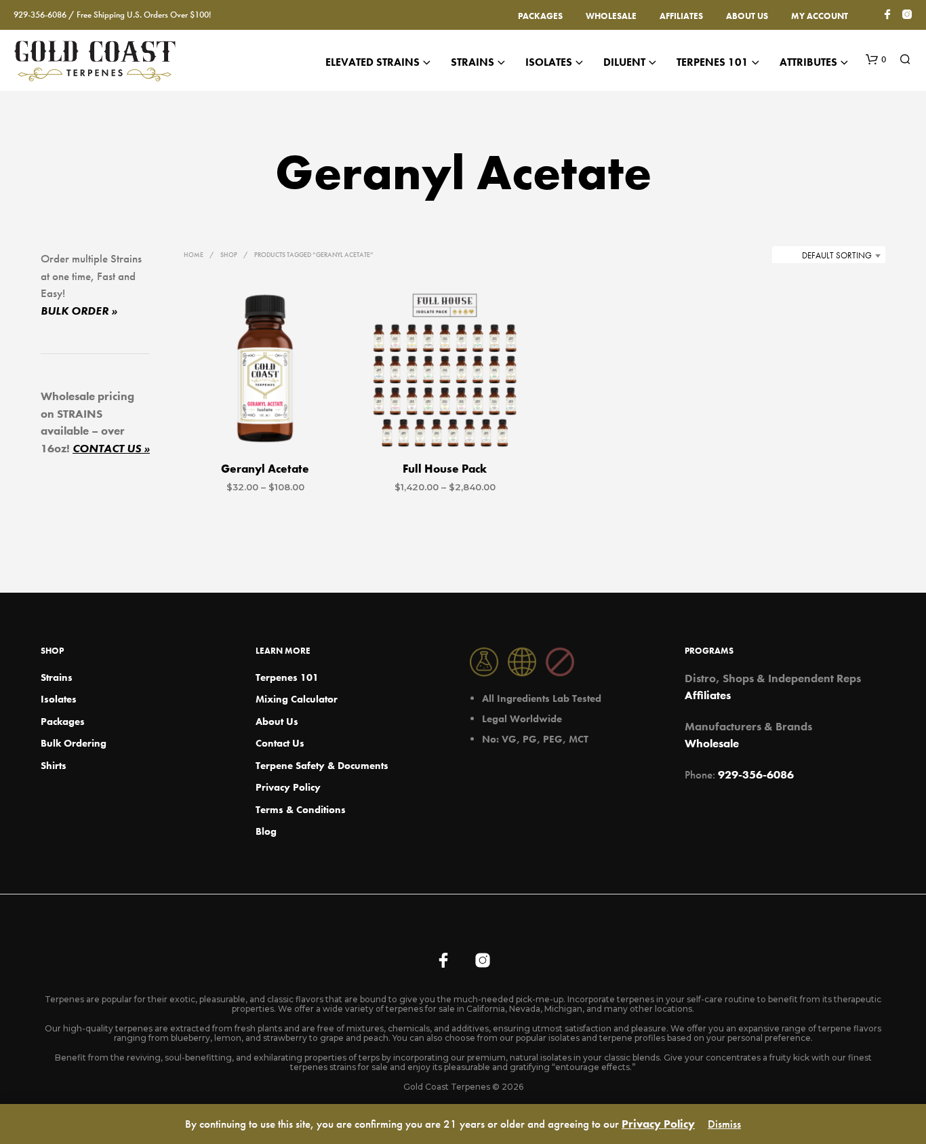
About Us (747, 16)
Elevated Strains (372, 62)
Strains (472, 62)
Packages (540, 16)
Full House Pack (445, 468)
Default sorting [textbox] (837, 255)
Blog (266, 831)
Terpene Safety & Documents (322, 765)
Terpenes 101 (712, 62)
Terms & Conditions (301, 809)
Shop (228, 254)
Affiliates (681, 16)
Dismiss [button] (724, 1123)
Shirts (53, 765)
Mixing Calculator (297, 699)
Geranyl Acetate (265, 468)
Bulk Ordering (73, 743)
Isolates (59, 699)
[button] (876, 59)
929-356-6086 (756, 774)
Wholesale (611, 16)
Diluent (624, 62)
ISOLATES (548, 62)
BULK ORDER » (79, 310)
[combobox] (828, 255)
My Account (819, 16)
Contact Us (280, 743)
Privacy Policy (288, 787)
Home (193, 254)
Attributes (808, 62)
